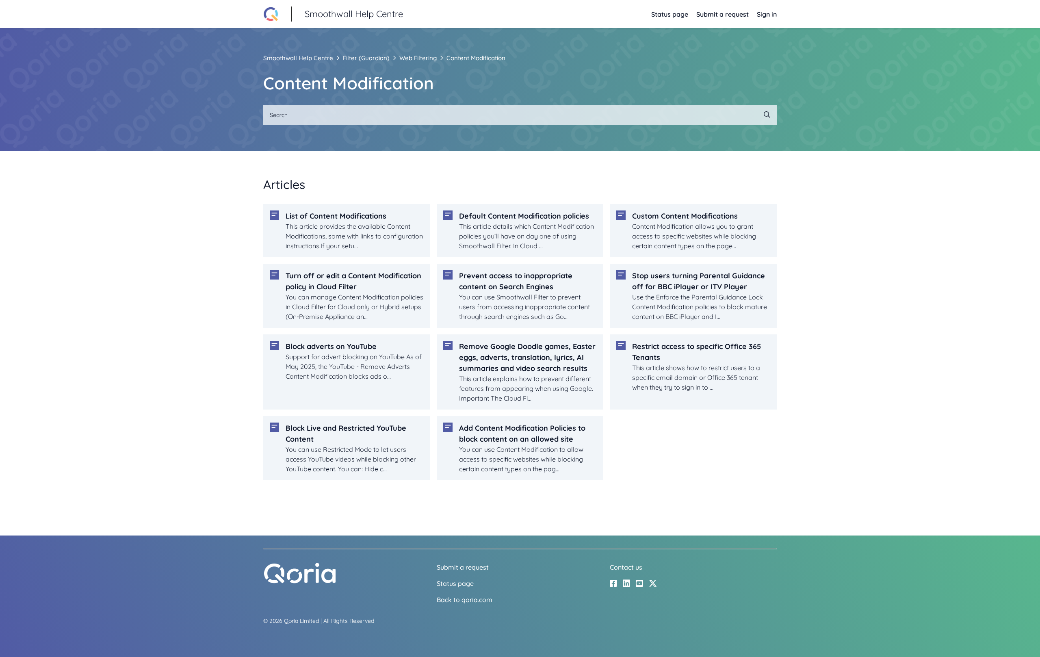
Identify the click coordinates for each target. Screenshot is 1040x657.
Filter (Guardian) (366, 58)
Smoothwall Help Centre (298, 58)
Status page (669, 14)
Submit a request (722, 14)
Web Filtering (418, 58)
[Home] (299, 581)
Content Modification (475, 58)
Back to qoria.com (464, 600)
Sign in (767, 14)
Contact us (626, 567)
